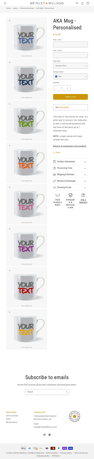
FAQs (8, 419)
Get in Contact (12, 416)
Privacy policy (66, 453)
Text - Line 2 (57, 50)
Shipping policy (43, 456)
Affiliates (55, 456)
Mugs (15, 8)
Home (8, 8)
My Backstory (11, 422)
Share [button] (58, 152)
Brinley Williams (19, 453)
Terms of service (81, 453)
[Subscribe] (66, 392)
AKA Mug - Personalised (45, 8)
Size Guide (64, 107)
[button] (5, 3)
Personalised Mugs (27, 8)
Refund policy (52, 453)
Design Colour (58, 72)
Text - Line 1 (57, 40)
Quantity (56, 82)
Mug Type (56, 61)
